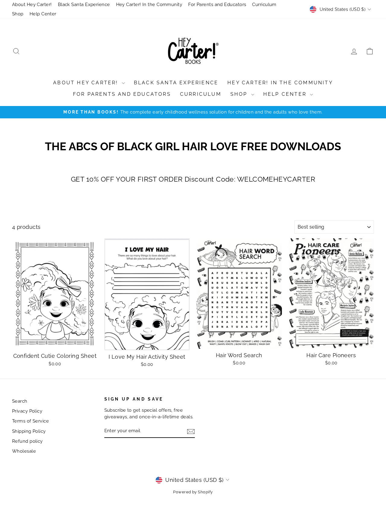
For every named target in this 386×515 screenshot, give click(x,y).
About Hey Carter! (32, 4)
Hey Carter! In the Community (149, 4)
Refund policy (27, 441)
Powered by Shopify (193, 492)
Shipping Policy (29, 431)
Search (19, 401)
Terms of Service (30, 421)
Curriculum (264, 4)
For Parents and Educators (217, 4)
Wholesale (24, 451)
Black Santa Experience (84, 4)
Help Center (43, 14)
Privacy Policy (27, 411)
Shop (18, 14)
